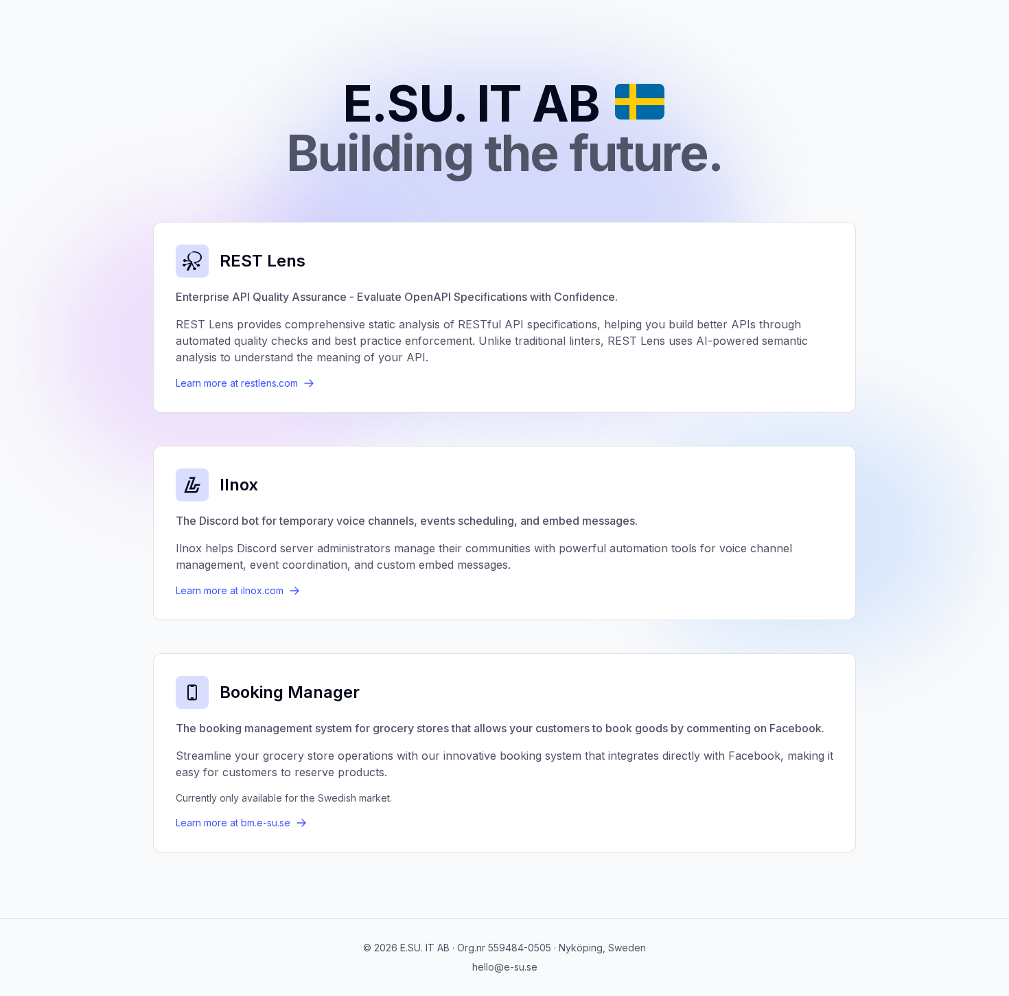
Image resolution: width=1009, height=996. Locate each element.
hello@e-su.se (504, 967)
